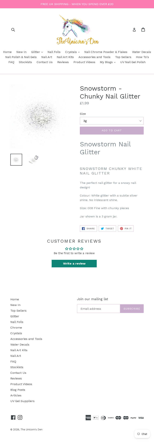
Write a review (74, 263)
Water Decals (141, 52)
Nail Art (46, 57)
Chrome (16, 327)
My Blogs (108, 62)
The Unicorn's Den (31, 429)
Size (83, 113)
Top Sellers (123, 57)
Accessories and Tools (94, 57)
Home (7, 52)
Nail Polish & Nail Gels (21, 57)
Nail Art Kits (65, 57)
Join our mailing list (92, 299)
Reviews (63, 62)
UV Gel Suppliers (22, 401)
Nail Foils (54, 52)
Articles (15, 395)
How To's (142, 57)
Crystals (73, 52)
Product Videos (84, 62)
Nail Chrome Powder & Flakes (105, 52)
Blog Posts (17, 390)
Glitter (38, 52)
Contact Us (45, 62)
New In (21, 52)
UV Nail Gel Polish (133, 62)
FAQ (11, 62)
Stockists (25, 62)
